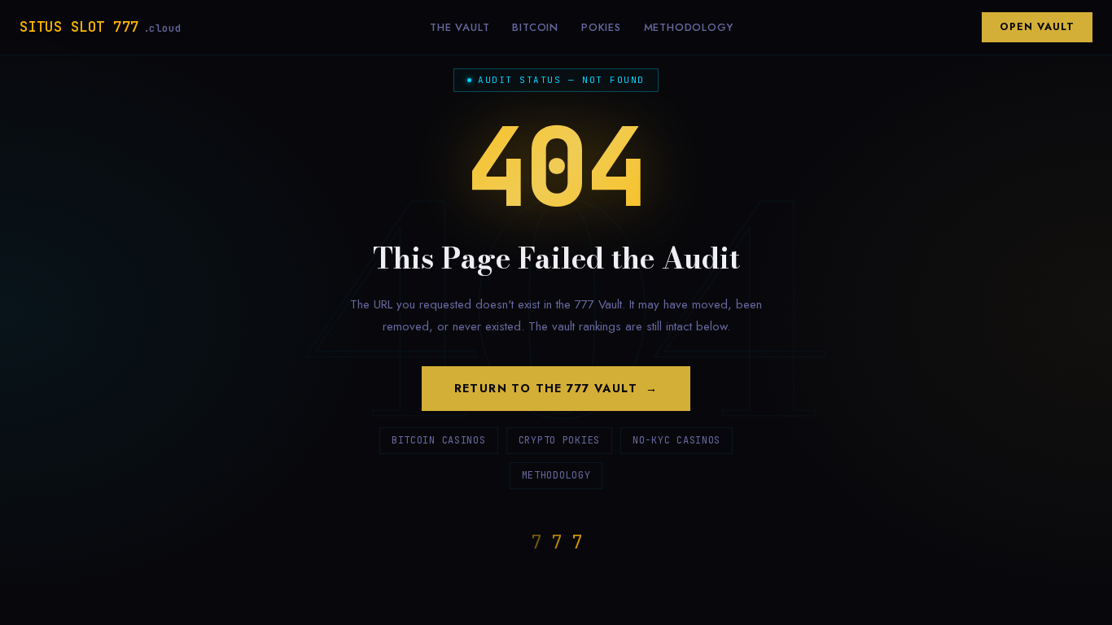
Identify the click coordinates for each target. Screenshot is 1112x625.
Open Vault (1037, 27)
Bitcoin (535, 27)
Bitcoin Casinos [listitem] (439, 440)
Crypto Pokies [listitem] (559, 440)
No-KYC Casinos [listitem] (676, 440)
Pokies (601, 27)
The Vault (459, 27)
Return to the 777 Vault (545, 388)
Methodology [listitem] (556, 475)
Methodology (688, 27)
